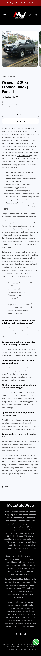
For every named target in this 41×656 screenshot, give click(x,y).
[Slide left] (15, 71)
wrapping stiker (24, 137)
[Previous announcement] (4, 3)
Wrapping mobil (11, 515)
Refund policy (33, 649)
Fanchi (17, 140)
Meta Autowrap (17, 143)
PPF (12, 518)
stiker (27, 155)
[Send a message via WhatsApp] (36, 642)
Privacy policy (9, 649)
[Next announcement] (36, 3)
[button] (4, 15)
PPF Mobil (11, 536)
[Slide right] (25, 71)
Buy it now (20, 121)
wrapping (21, 155)
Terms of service (21, 649)
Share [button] (6, 487)
